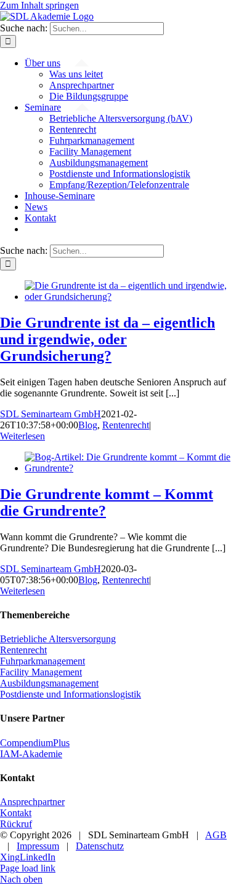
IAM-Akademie (31, 754)
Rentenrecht (125, 425)
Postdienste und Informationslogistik (70, 694)
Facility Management (41, 672)
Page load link (27, 868)
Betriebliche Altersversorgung (58, 639)
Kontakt (15, 813)
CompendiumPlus (35, 743)
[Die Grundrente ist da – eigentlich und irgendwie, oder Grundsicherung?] (128, 296)
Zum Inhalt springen (39, 5)
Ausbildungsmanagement (49, 683)
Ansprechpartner (32, 801)
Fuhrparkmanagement (42, 661)
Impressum (38, 846)
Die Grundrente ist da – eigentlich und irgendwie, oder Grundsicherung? (107, 339)
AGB (216, 835)
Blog (87, 425)
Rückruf (16, 824)
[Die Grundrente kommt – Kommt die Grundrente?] (128, 468)
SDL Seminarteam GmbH (50, 414)
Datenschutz (100, 846)
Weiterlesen (22, 436)
